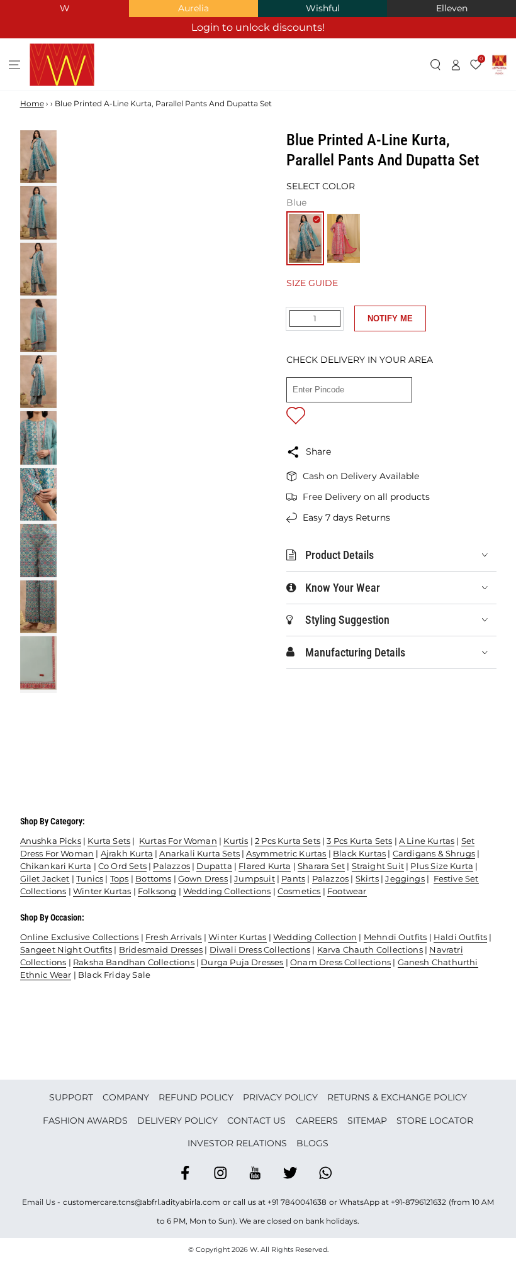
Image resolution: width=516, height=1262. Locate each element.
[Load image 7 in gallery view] (38, 494)
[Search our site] (435, 64)
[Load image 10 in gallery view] (38, 663)
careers (317, 1120)
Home (32, 103)
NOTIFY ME (390, 318)
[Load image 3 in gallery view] (38, 269)
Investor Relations (237, 1143)
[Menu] (15, 64)
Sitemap (367, 1120)
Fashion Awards (85, 1120)
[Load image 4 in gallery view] (38, 325)
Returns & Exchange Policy (397, 1097)
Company (126, 1097)
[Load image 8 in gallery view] (38, 550)
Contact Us (256, 1120)
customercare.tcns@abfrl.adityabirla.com (141, 1202)
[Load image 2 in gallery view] (38, 213)
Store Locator (434, 1120)
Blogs (312, 1143)
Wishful (323, 8)
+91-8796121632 (418, 1202)
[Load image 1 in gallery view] (38, 157)
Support (71, 1097)
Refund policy (196, 1097)
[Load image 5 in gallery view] (38, 382)
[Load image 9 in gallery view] (38, 607)
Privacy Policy (280, 1097)
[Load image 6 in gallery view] (38, 438)
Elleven (452, 8)
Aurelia (193, 8)
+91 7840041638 (297, 1202)
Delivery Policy (177, 1120)
